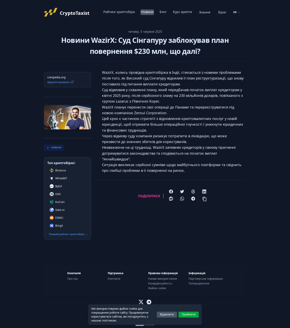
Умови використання (162, 278)
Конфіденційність (160, 283)
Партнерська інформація (206, 278)
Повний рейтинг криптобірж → (68, 234)
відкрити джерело (58, 82)
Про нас (72, 278)
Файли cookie (157, 288)
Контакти (114, 278)
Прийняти (189, 314)
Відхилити (167, 314)
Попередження (199, 283)
